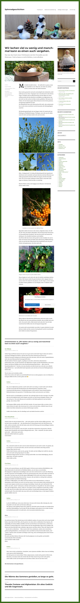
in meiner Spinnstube (63, 161)
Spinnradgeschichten (14, 9)
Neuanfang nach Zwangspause (65, 104)
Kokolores (61, 164)
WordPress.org (62, 148)
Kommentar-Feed (62, 147)
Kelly (60, 122)
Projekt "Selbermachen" (63, 172)
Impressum (40, 9)
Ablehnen (48, 304)
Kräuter (12, 95)
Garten (60, 160)
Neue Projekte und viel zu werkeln (65, 98)
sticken (60, 176)
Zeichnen (60, 185)
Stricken (60, 177)
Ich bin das (72, 9)
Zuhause (60, 186)
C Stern (60, 119)
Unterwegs (61, 181)
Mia (59, 114)
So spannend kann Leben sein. (65, 101)
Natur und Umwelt (62, 169)
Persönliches (61, 170)
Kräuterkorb (61, 165)
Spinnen (60, 174)
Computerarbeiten (8, 88)
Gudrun (6, 84)
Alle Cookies (32, 304)
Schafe (60, 173)
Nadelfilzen (61, 168)
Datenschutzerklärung (50, 9)
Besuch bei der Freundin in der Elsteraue (67, 90)
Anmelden (61, 144)
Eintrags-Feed (61, 145)
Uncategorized (61, 179)
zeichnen (60, 183)
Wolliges (60, 182)
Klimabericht (7, 95)
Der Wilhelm (8, 349)
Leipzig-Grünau (62, 166)
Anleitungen (61, 157)
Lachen (6, 96)
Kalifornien (61, 162)
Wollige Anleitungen (63, 9)
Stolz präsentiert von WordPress (31, 597)
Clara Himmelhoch (9, 416)
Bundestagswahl (8, 94)
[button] (36, 135)
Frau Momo (8, 463)
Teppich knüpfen (62, 178)
